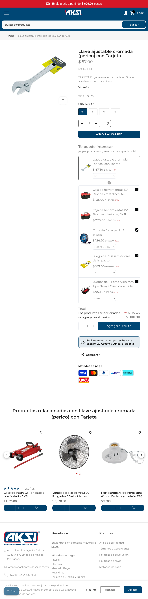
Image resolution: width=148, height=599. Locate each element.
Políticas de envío (110, 560)
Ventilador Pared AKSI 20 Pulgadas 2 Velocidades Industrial (70, 495)
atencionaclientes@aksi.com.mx (28, 567)
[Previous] (7, 455)
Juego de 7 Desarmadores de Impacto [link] (111, 258)
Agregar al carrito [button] (119, 326)
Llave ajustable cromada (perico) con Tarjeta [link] (110, 162)
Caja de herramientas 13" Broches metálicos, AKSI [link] (110, 192)
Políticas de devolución (114, 554)
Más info (91, 589)
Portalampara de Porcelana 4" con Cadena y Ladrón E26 (121, 494)
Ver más (83, 87)
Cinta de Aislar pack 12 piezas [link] (108, 232)
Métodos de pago (110, 567)
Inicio (11, 36)
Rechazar (110, 589)
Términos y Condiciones (114, 548)
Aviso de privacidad (111, 542)
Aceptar (132, 589)
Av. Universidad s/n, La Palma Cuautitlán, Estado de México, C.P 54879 (25, 555)
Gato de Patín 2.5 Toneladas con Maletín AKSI (24, 494)
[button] (81, 326)
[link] (85, 168)
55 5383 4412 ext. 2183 (22, 575)
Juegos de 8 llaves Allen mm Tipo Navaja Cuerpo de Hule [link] (113, 284)
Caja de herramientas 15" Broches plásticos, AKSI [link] (110, 212)
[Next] (141, 455)
